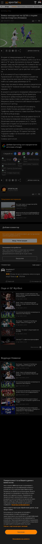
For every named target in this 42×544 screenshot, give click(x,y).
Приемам (21, 532)
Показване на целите (21, 539)
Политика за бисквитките (21, 505)
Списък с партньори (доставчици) (15, 526)
